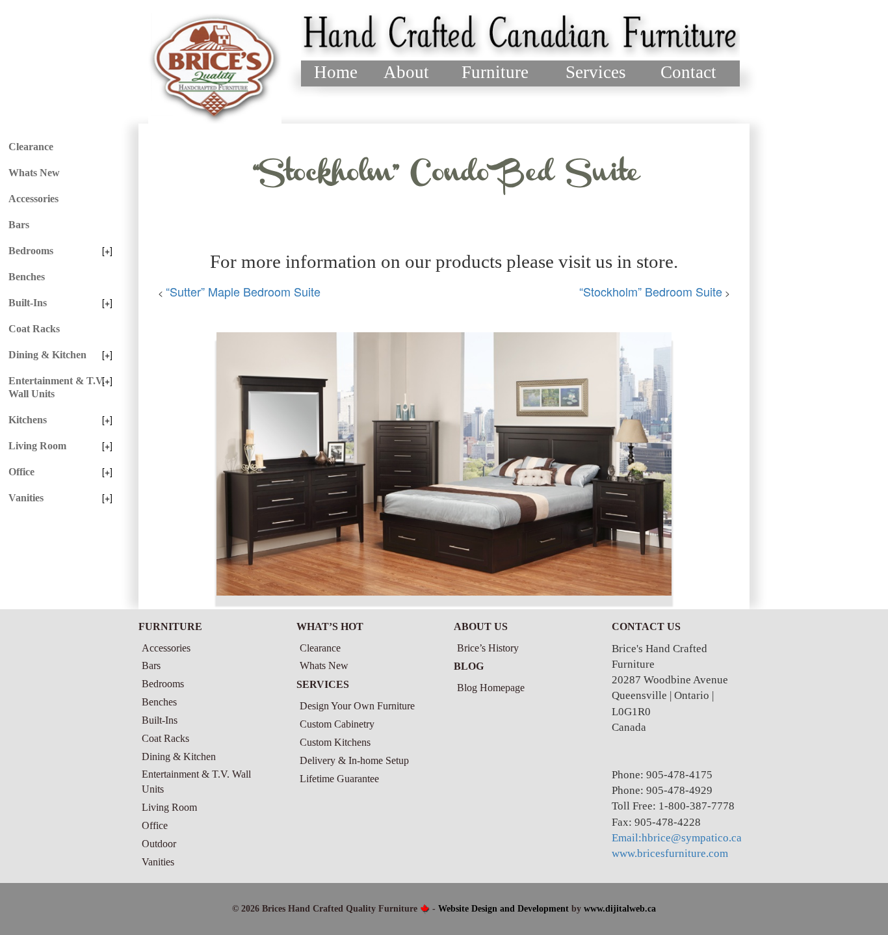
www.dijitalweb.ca (620, 909)
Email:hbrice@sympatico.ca (677, 838)
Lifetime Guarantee (339, 778)
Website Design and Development (503, 909)
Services (596, 72)
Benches (26, 276)
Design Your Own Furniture (357, 705)
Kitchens (27, 419)
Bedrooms (30, 250)
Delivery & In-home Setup (354, 760)
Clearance (30, 146)
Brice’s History (488, 647)
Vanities (26, 497)
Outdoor (159, 843)
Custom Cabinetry (337, 724)
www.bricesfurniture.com (670, 853)
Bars (18, 224)
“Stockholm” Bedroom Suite (650, 291)
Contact (688, 72)
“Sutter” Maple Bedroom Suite (243, 291)
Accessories (33, 198)
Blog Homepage (491, 687)
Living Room (37, 445)
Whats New (34, 172)
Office (21, 471)
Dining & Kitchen (47, 354)
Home (336, 72)
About (406, 72)
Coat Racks (34, 328)
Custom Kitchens (335, 742)
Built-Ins (27, 302)
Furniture (495, 72)
